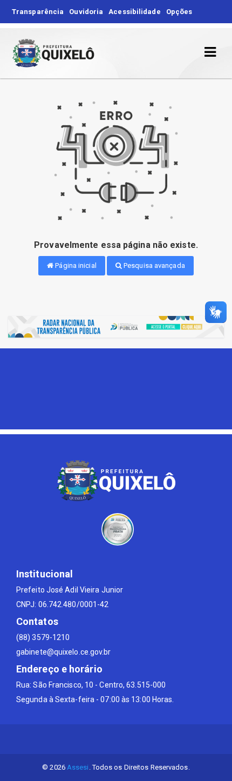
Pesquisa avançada (153, 265)
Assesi (78, 767)
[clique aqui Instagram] (142, 739)
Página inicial (75, 265)
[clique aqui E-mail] (90, 739)
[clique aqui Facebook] (116, 739)
